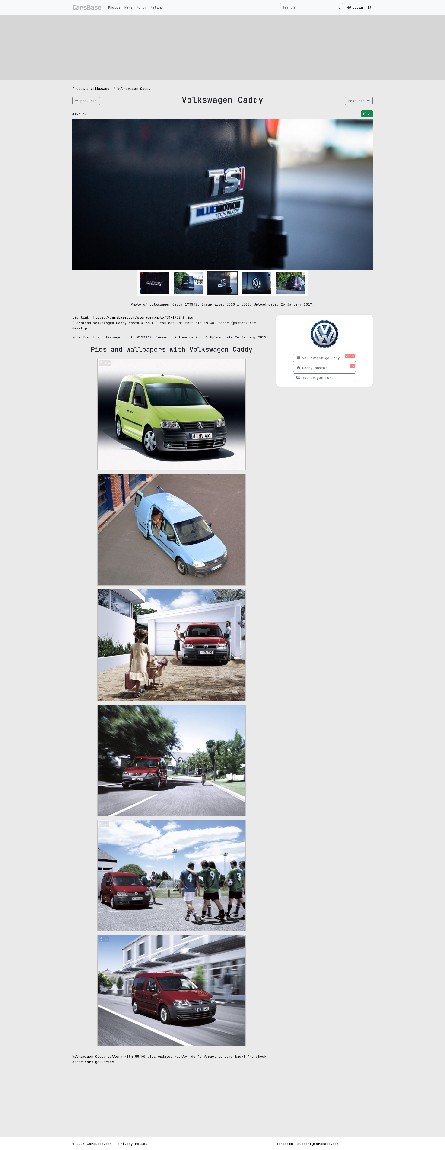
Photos (114, 7)
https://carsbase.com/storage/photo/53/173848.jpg (143, 317)
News (128, 7)
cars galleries (99, 1062)
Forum (141, 7)
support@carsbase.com (318, 1143)
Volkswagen (101, 88)
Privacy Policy (132, 1143)
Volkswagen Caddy (134, 88)
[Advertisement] (222, 48)
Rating (156, 7)
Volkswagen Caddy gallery (98, 1056)
